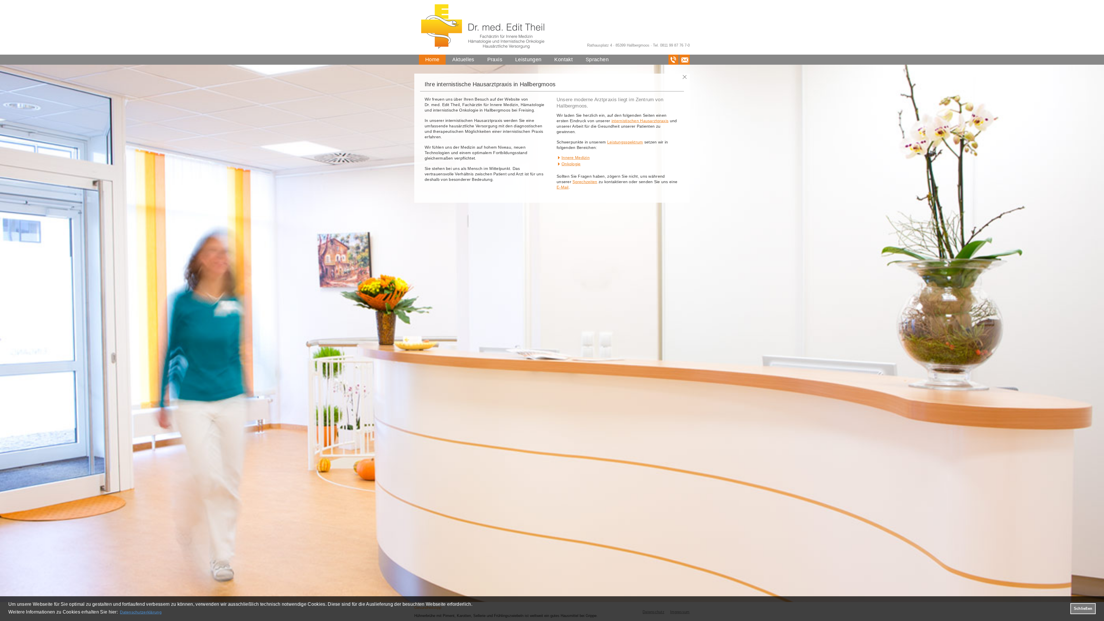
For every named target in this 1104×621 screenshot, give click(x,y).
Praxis (494, 59)
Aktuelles (463, 59)
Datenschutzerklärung (141, 612)
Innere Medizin (575, 157)
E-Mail (563, 187)
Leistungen (528, 59)
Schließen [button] (1083, 609)
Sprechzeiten (584, 181)
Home (432, 59)
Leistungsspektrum (625, 142)
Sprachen (597, 59)
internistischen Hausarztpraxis (640, 120)
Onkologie (571, 164)
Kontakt (563, 59)
